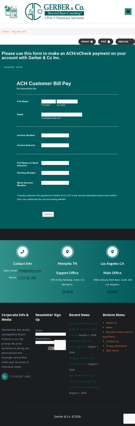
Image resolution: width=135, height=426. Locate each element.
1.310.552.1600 (20, 376)
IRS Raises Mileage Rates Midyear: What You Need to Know (83, 329)
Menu (128, 11)
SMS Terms (112, 350)
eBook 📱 (125, 41)
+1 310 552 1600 (26, 277)
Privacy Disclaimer (116, 345)
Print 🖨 (87, 41)
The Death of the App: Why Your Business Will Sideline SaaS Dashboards (84, 381)
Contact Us (112, 341)
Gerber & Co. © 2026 (67, 416)
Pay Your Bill (19, 31)
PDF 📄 (105, 41)
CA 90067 (112, 291)
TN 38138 (67, 291)
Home (5, 31)
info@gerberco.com (29, 270)
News (109, 327)
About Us (111, 322)
